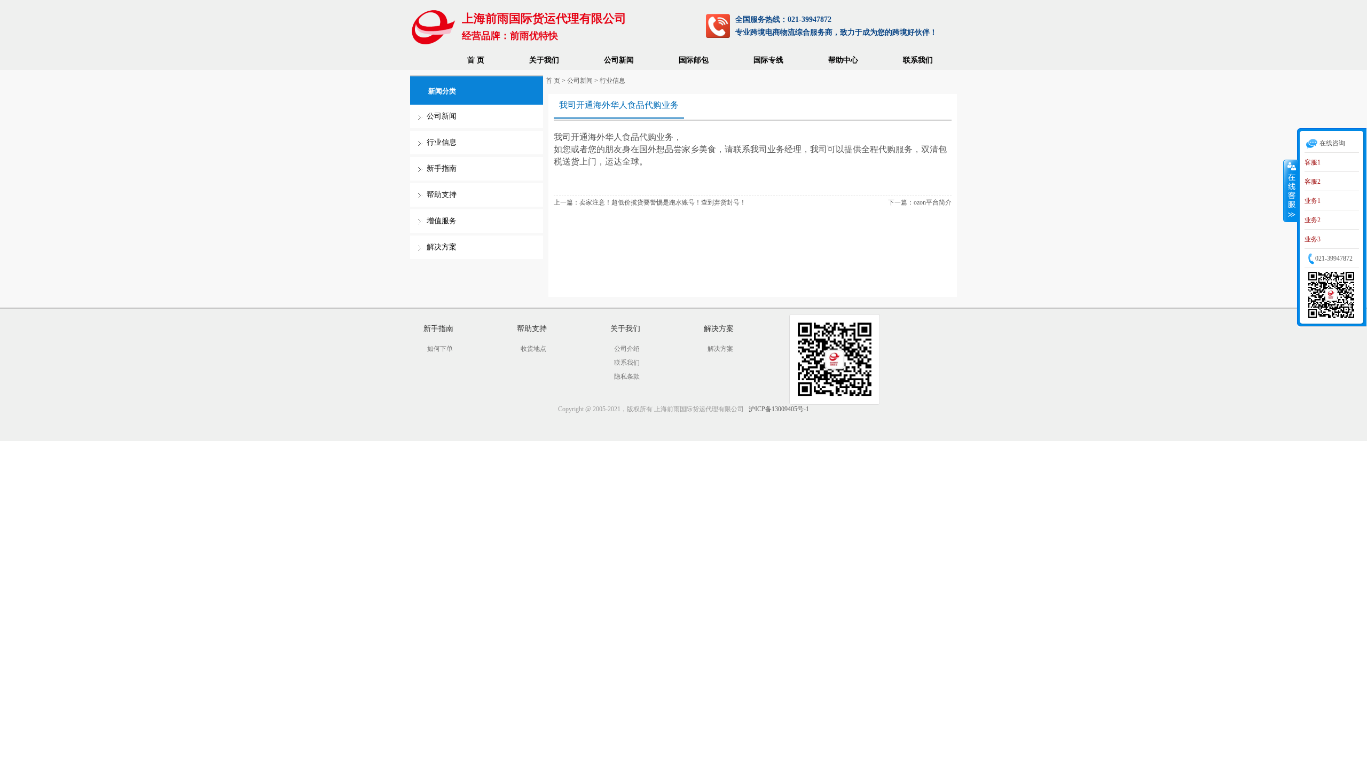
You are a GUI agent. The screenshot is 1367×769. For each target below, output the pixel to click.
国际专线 (768, 60)
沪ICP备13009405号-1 (779, 409)
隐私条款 (627, 376)
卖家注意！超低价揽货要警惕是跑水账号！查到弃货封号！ (662, 202)
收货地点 (533, 348)
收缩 (1290, 190)
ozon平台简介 (933, 202)
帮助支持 (442, 195)
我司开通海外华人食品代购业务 (619, 104)
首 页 (475, 60)
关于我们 (544, 60)
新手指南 (442, 168)
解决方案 (442, 247)
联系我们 (918, 60)
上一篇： (566, 202)
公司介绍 (627, 348)
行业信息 (442, 142)
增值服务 (442, 221)
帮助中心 (843, 60)
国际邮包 (694, 60)
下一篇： (901, 202)
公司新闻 (619, 60)
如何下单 (440, 348)
